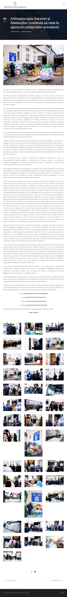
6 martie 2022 (15, 31)
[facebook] (60, 593)
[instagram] (63, 593)
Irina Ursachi (26, 31)
